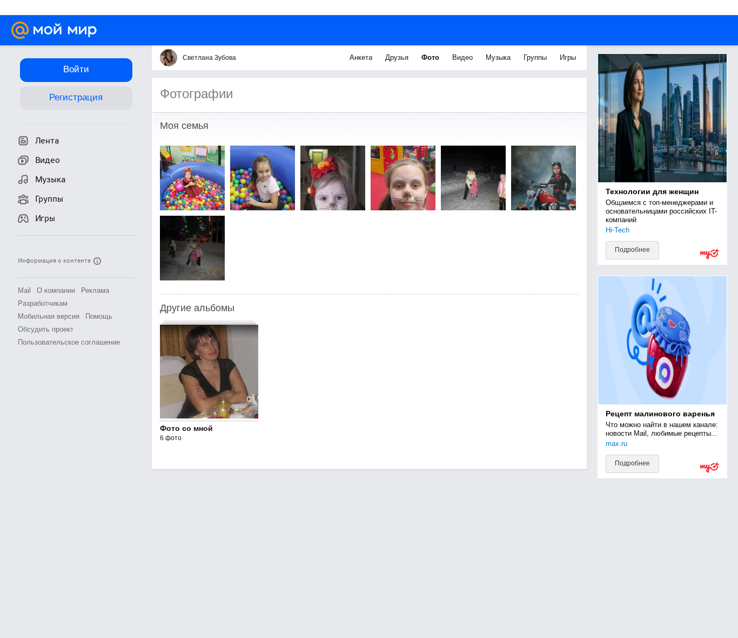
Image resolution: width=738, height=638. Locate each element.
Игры (568, 57)
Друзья (398, 57)
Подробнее (632, 249)
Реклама (95, 290)
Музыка (499, 57)
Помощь (98, 316)
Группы (536, 57)
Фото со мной (186, 428)
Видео (463, 57)
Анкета (362, 57)
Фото (431, 57)
